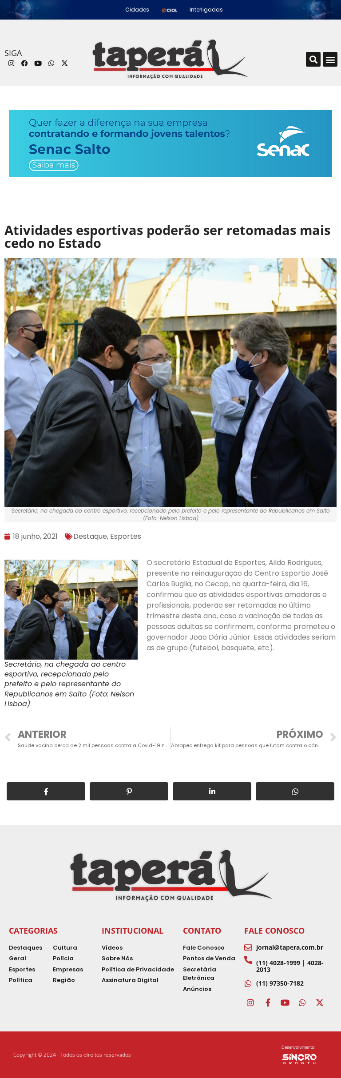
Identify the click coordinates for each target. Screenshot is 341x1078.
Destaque (90, 536)
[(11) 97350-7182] (248, 983)
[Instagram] (11, 63)
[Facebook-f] (268, 1002)
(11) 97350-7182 (280, 983)
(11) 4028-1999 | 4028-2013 (290, 966)
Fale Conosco (274, 930)
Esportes (125, 536)
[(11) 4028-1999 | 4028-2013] (248, 960)
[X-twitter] (64, 63)
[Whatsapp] (51, 63)
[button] (313, 59)
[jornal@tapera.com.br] (248, 947)
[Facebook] (24, 63)
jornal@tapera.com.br (289, 947)
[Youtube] (37, 63)
